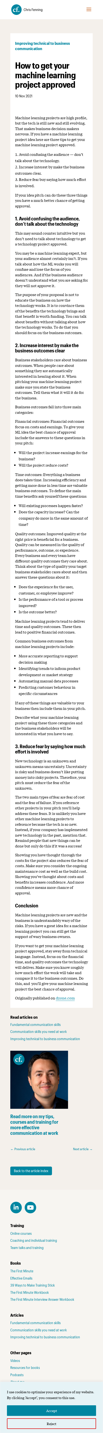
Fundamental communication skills (35, 1024)
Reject (51, 1423)
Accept (51, 1410)
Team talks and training (27, 1247)
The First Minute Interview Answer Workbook (42, 1299)
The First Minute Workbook (29, 1292)
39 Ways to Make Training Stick (32, 1285)
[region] (51, 1407)
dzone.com (65, 997)
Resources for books (25, 1367)
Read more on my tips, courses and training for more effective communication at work (34, 1124)
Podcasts (16, 1375)
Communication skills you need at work (38, 1031)
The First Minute (21, 1271)
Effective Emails (21, 1278)
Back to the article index (31, 1171)
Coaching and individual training (33, 1240)
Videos (15, 1360)
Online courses (21, 1233)
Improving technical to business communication (45, 1039)
